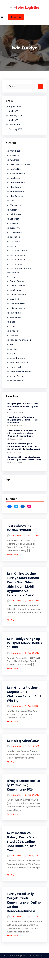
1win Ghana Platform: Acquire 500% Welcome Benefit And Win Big (24, 694)
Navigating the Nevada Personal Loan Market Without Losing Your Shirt (22, 406)
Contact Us (16, 17)
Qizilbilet (14, 335)
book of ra (15, 237)
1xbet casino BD (17, 182)
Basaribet (14, 223)
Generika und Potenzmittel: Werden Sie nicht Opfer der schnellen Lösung (24, 458)
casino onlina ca (18, 255)
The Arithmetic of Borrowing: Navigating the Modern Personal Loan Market (22, 420)
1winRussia (15, 178)
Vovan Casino (16, 376)
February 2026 (16, 115)
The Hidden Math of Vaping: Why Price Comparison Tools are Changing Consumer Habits (22, 433)
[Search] (40, 86)
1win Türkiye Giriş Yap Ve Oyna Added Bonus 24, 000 (24, 643)
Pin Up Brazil (15, 312)
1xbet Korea (15, 187)
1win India (14, 160)
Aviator (13, 209)
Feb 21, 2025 (33, 706)
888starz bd (16, 205)
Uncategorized (17, 367)
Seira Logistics (28, 7)
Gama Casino (17, 281)
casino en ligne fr (18, 250)
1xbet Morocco (17, 191)
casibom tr (15, 241)
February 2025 (15, 129)
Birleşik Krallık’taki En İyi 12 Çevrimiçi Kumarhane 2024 (23, 785)
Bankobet (14, 218)
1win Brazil (14, 155)
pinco (12, 321)
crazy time (15, 276)
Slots (12, 344)
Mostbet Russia (17, 303)
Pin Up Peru (15, 317)
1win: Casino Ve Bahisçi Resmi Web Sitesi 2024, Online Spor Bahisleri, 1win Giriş (22, 842)
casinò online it (17, 264)
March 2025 (14, 124)
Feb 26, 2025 (33, 600)
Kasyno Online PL (18, 285)
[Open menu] (2, 17)
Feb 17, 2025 (33, 916)
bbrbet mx (15, 228)
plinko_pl (14, 331)
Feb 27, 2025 (33, 535)
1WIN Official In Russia (20, 164)
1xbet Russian (16, 196)
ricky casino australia (20, 340)
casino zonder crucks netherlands (19, 270)
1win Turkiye (15, 169)
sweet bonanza (17, 358)
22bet (12, 200)
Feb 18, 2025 (33, 855)
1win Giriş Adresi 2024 (23, 740)
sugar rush (15, 353)
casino (13, 246)
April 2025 (13, 120)
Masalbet (14, 299)
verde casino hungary (21, 371)
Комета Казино (16, 380)
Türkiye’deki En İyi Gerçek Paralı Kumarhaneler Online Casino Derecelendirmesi (24, 902)
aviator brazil (16, 214)
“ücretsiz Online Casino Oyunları (19, 527)
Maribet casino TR (18, 294)
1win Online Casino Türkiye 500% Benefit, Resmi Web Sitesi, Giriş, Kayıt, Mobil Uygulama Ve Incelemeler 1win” (23, 584)
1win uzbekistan (17, 173)
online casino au (18, 308)
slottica (13, 349)
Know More (12, 554)
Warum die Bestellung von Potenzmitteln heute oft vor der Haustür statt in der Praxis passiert (23, 446)
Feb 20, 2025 (33, 746)
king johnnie (16, 290)
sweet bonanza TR (19, 362)
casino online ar (18, 259)
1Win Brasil (15, 151)
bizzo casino (16, 232)
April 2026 (13, 111)
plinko (12, 326)
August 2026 (15, 106)
